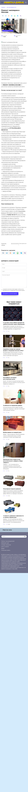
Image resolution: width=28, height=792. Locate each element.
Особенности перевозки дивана (12, 405)
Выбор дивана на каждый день (12, 432)
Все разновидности (7, 30)
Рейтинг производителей (7, 541)
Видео (3, 548)
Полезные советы (5, 550)
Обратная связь (7, 530)
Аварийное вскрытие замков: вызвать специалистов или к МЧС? (13, 349)
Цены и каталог (5, 546)
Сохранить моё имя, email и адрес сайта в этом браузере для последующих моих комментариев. (14, 290)
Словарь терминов (6, 544)
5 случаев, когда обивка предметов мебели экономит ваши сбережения (14, 323)
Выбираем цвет (5, 543)
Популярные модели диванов (12, 488)
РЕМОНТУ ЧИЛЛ (7, 85)
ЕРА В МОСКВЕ (16, 85)
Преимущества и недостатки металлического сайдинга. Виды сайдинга (13, 461)
